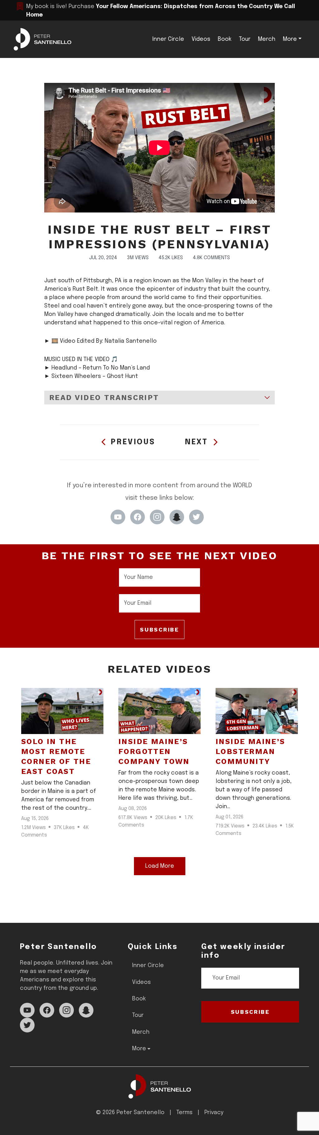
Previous (133, 442)
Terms (184, 1112)
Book (224, 39)
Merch (266, 39)
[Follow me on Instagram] (157, 517)
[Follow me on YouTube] (118, 517)
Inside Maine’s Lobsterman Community (250, 751)
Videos (201, 39)
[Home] (159, 1086)
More (290, 39)
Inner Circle (168, 39)
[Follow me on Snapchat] (176, 517)
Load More (159, 866)
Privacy (213, 1112)
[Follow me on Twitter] (196, 517)
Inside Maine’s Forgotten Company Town (154, 751)
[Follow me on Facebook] (137, 517)
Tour (244, 39)
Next (196, 442)
